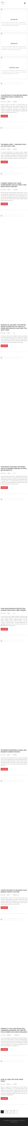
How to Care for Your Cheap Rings (12, 1080)
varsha (8, 101)
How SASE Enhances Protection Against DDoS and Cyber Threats (13, 609)
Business (15, 101)
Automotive (16, 1035)
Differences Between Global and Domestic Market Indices (13, 751)
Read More (5, 28)
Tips (14, 333)
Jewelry (15, 1084)
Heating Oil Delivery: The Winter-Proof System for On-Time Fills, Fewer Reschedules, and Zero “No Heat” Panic (14, 327)
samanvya (9, 1035)
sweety (8, 894)
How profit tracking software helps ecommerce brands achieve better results (14, 468)
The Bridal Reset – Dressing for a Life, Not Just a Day (13, 145)
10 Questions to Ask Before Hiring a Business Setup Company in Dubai (14, 97)
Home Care (15, 189)
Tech (14, 473)
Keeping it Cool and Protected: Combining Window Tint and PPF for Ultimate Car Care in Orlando (14, 1030)
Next (16, 1111)
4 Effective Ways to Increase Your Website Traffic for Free (14, 891)
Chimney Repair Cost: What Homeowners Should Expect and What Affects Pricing (13, 185)
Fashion (15, 149)
